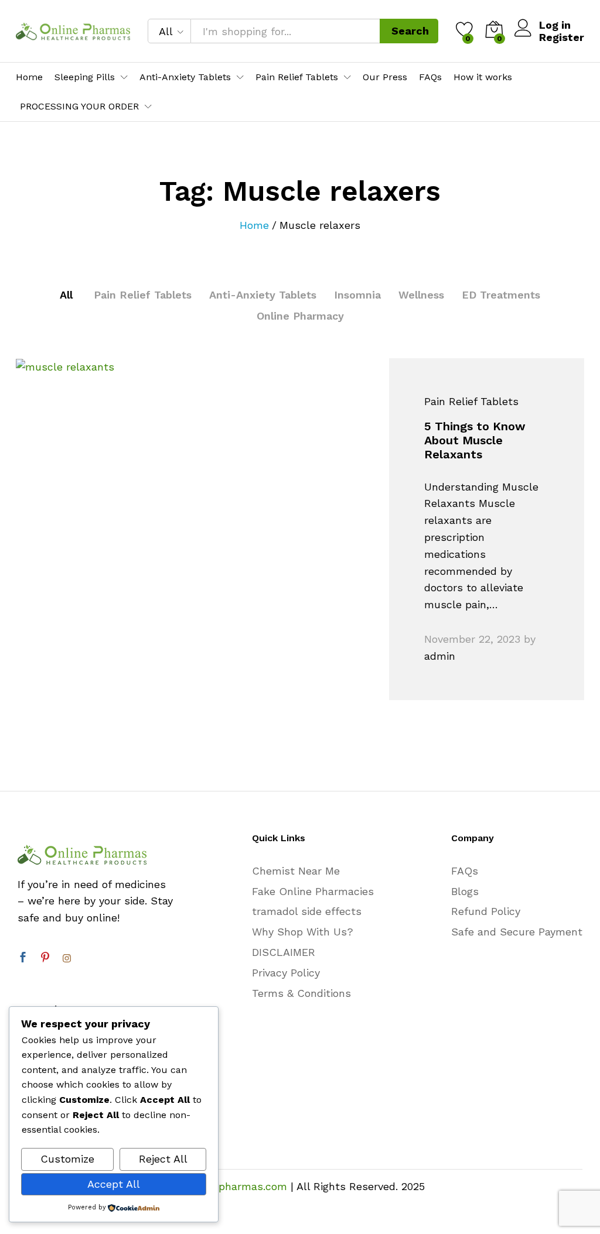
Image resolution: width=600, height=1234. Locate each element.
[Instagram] (66, 958)
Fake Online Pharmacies (313, 891)
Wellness (421, 295)
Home (29, 77)
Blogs (465, 891)
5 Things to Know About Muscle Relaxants (475, 440)
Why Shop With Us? (302, 932)
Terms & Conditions (301, 993)
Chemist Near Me (296, 871)
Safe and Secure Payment (516, 932)
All (66, 295)
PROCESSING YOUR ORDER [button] (79, 106)
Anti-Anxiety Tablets (262, 295)
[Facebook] (23, 958)
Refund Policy (485, 911)
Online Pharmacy (300, 316)
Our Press (385, 77)
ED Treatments (501, 295)
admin (439, 656)
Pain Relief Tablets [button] (296, 77)
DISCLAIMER (283, 952)
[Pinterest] (45, 958)
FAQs (430, 77)
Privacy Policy (286, 972)
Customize (67, 1159)
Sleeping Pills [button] (84, 77)
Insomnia (357, 295)
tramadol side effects (307, 911)
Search (410, 31)
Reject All (163, 1159)
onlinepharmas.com (237, 1186)
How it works (483, 77)
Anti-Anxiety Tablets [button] (185, 77)
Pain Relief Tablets (143, 295)
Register (561, 37)
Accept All (113, 1184)
